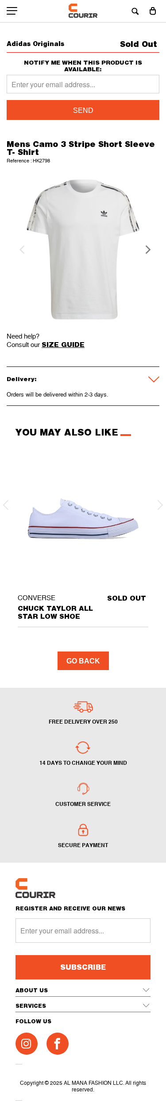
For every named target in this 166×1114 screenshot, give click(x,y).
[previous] (21, 249)
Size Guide (63, 344)
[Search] (135, 11)
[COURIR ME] (83, 11)
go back (83, 661)
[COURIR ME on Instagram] (26, 1044)
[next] (145, 249)
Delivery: (22, 378)
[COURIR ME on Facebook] (57, 1044)
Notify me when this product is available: (83, 66)
